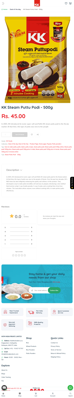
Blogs (3, 373)
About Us (4, 370)
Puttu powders (56, 144)
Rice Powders (30, 350)
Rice (27, 343)
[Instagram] (38, 390)
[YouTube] (42, 390)
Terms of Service (56, 350)
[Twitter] (35, 390)
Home (5, 9)
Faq (2, 381)
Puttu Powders (30, 353)
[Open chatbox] (4, 387)
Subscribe (54, 290)
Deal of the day (15, 9)
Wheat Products (31, 346)
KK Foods (9, 141)
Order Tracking (6, 377)
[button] (19, 227)
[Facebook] (31, 390)
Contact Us (54, 343)
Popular (49, 144)
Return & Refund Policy (58, 353)
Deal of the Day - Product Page (28, 144)
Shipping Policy (56, 357)
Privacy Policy (55, 346)
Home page (42, 144)
